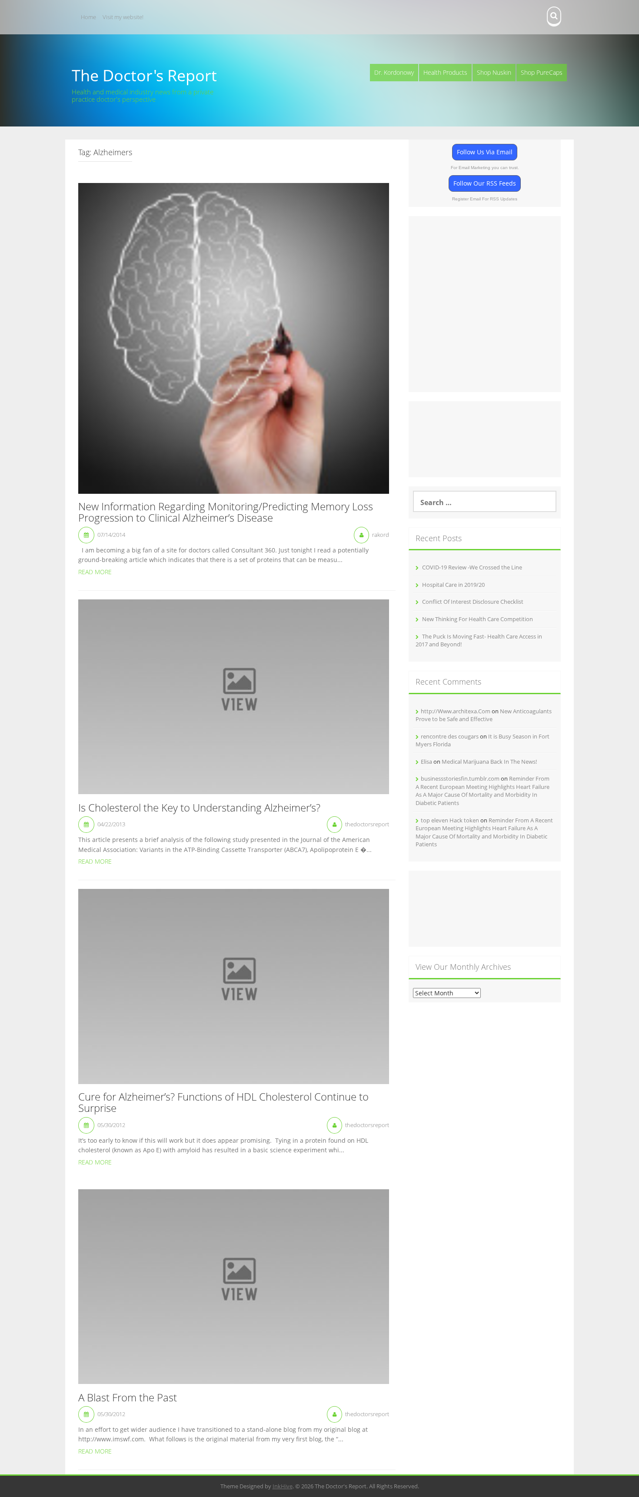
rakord (380, 535)
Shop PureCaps (541, 72)
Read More (95, 572)
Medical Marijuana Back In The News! (489, 761)
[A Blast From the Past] (233, 1286)
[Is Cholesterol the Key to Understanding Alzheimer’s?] (233, 696)
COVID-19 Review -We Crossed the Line (472, 567)
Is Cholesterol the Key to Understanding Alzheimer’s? (199, 808)
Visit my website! (123, 17)
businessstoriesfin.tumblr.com (460, 778)
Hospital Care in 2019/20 (453, 585)
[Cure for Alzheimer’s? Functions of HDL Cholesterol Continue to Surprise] (233, 985)
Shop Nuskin (494, 72)
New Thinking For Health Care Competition (477, 619)
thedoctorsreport (367, 824)
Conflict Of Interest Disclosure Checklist (472, 601)
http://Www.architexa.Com (455, 711)
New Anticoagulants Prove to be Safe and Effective (484, 715)
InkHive (283, 1486)
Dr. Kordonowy (394, 72)
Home (88, 17)
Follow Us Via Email (485, 152)
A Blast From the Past (127, 1398)
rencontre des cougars (450, 736)
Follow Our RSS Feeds (484, 183)
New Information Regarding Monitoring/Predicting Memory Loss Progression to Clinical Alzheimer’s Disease (225, 513)
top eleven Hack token (450, 820)
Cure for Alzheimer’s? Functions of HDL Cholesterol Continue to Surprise (223, 1103)
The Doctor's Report (144, 75)
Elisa (426, 761)
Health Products (445, 72)
